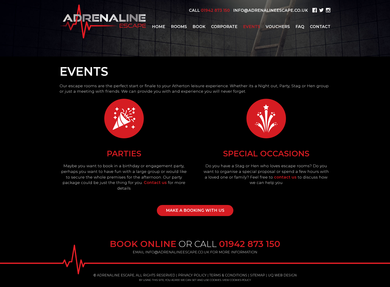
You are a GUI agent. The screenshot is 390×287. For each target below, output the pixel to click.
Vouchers (278, 26)
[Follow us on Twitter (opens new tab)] (321, 10)
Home (158, 26)
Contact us (155, 182)
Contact (320, 26)
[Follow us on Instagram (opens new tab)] (327, 10)
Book (199, 26)
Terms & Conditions (228, 275)
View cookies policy (236, 280)
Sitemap (257, 275)
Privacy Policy (192, 275)
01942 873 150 (215, 10)
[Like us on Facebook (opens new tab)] (314, 10)
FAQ (299, 26)
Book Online (143, 244)
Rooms (179, 26)
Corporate (224, 26)
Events (251, 26)
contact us (285, 177)
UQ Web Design (282, 275)
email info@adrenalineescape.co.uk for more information (195, 252)
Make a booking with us (195, 210)
